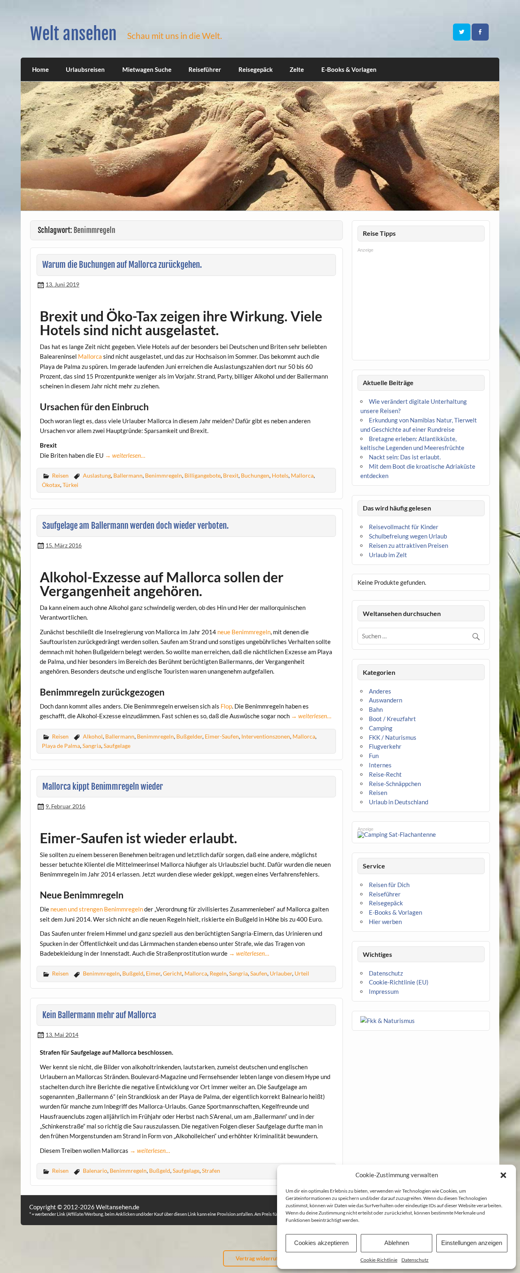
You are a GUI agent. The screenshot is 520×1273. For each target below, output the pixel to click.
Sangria (91, 745)
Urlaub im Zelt (388, 554)
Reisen (60, 475)
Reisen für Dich (389, 884)
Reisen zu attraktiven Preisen (408, 545)
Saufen (258, 973)
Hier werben (385, 921)
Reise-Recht (385, 774)
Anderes (380, 691)
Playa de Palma (61, 745)
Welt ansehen (73, 34)
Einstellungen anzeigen (471, 1242)
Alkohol (93, 736)
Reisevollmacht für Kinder (403, 526)
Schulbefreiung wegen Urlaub (408, 536)
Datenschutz (415, 1260)
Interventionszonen (265, 736)
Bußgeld (132, 973)
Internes (380, 765)
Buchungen (255, 475)
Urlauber (281, 973)
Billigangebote (202, 475)
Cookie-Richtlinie (378, 1260)
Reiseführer (204, 69)
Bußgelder (189, 736)
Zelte (297, 69)
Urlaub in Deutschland (398, 802)
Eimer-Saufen (222, 736)
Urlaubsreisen (85, 69)
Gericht (172, 973)
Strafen (211, 1170)
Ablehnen (396, 1242)
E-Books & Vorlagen (349, 69)
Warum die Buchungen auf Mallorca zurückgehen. (122, 264)
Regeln (218, 973)
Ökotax (51, 484)
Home (40, 69)
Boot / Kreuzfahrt (392, 718)
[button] (503, 1175)
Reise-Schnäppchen (395, 783)
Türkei (70, 484)
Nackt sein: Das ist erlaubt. (405, 457)
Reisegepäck (255, 69)
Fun (374, 755)
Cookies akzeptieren (321, 1242)
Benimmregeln (163, 475)
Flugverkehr (385, 746)
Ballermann (128, 475)
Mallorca (90, 356)
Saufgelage (117, 745)
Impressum (384, 991)
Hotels (280, 475)
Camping (380, 728)
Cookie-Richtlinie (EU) (399, 982)
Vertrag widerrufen (260, 1258)
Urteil (302, 973)
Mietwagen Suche (146, 69)
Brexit (230, 475)
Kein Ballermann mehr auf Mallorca (99, 1015)
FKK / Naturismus (392, 737)
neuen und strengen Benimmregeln (96, 909)
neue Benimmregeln (244, 631)
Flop (226, 706)
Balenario (95, 1170)
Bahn (376, 709)
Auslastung (97, 475)
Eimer (153, 973)
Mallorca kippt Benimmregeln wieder (102, 786)
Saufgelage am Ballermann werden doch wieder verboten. (135, 525)
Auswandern (385, 700)
